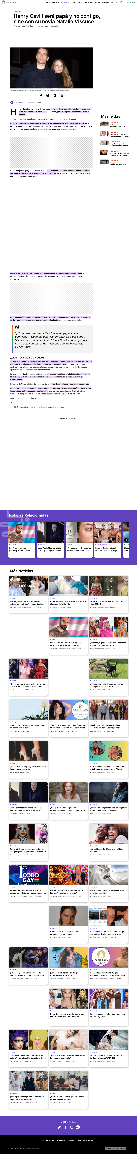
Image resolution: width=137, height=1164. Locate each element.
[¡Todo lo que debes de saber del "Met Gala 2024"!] (108, 586)
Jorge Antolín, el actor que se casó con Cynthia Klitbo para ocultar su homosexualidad (119, 146)
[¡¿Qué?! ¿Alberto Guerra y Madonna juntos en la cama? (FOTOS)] (108, 1040)
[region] (68, 36)
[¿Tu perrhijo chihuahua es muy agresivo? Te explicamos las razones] (108, 669)
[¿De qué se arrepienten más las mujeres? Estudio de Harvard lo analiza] (108, 792)
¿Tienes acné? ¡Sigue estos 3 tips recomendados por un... (79, 550)
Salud (97, 2)
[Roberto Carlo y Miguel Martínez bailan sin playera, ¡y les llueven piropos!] (107, 532)
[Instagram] (71, 1128)
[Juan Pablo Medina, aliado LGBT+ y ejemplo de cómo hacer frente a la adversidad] (50, 532)
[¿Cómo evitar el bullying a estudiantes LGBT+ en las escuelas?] (68, 1081)
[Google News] (78, 1128)
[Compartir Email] (61, 94)
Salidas (73, 2)
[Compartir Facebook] (40, 94)
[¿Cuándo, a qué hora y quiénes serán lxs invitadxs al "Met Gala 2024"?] (108, 627)
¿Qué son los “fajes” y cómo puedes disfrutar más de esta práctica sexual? (119, 155)
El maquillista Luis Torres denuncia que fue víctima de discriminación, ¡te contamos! (107, 934)
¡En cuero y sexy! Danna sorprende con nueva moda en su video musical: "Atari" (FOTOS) (27, 975)
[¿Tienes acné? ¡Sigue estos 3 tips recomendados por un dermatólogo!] (79, 532)
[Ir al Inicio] (8, 2)
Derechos (105, 2)
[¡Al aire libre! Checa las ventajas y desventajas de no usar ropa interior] (108, 710)
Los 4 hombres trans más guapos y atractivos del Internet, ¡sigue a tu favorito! (65, 645)
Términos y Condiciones (66, 1141)
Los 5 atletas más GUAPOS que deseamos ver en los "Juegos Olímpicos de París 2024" (107, 975)
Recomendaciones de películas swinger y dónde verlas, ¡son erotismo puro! (119, 136)
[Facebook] (65, 1128)
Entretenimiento (52, 2)
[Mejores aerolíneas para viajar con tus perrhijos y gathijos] (108, 875)
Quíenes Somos (48, 1141)
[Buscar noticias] (121, 5)
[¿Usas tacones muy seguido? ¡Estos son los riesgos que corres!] (28, 751)
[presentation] (126, 540)
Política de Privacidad (86, 1141)
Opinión (114, 2)
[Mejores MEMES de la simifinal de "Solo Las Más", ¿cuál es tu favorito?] (68, 875)
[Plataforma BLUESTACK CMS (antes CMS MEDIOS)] (122, 1148)
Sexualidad (88, 2)
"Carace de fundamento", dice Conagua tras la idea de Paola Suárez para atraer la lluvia (68, 727)
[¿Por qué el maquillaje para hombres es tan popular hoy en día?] (68, 1040)
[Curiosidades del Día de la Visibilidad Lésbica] (108, 834)
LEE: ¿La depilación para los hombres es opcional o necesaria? (39, 407)
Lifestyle (65, 2)
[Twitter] (59, 1128)
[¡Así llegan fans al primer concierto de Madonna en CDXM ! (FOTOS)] (28, 1081)
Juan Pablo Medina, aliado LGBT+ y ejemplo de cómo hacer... (49, 550)
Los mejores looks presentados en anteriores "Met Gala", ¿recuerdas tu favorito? (26, 604)
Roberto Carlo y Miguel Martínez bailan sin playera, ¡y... (107, 550)
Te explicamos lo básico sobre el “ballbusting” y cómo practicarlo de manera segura (119, 165)
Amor (80, 2)
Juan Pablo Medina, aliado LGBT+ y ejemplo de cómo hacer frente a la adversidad (25, 810)
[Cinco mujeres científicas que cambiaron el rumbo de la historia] (68, 586)
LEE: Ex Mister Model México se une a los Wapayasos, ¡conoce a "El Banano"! (45, 119)
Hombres (73, 418)
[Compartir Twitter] (47, 94)
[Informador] (112, 1148)
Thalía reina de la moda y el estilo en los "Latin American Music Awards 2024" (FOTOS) (27, 686)
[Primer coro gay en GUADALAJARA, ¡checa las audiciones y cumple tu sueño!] (28, 875)
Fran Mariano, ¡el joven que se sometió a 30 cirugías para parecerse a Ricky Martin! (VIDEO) (108, 769)
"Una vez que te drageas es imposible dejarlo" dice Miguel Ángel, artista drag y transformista (28, 1058)
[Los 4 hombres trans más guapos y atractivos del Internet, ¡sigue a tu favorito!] (21, 532)
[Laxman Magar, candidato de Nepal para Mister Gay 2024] (108, 999)
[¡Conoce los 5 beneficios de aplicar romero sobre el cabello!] (68, 957)
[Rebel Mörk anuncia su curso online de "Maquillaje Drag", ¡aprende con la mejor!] (28, 834)
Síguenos (131, 2)
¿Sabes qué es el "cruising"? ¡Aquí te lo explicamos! (117, 126)
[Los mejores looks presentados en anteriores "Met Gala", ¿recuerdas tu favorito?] (28, 586)
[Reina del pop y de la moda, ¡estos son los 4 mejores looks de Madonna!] (68, 999)
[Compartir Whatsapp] (54, 94)
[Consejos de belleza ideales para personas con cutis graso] (68, 916)
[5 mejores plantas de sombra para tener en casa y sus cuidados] (28, 710)
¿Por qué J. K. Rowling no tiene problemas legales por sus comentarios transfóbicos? (67, 810)
